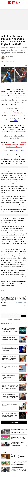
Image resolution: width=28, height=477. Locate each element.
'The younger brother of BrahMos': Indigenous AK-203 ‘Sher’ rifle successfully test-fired (19, 470)
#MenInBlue (15, 144)
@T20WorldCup (18, 113)
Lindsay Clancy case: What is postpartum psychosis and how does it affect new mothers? (19, 457)
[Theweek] (14, 2)
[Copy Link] (7, 66)
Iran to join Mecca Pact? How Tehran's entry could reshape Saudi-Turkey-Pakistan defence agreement (19, 463)
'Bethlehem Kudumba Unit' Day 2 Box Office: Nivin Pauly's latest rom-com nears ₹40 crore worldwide (18, 444)
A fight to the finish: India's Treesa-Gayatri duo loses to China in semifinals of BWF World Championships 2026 (18, 438)
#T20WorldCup (6, 144)
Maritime (24, 7)
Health (19, 7)
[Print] (5, 66)
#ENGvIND (5, 115)
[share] (2, 66)
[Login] (25, 3)
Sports (6, 32)
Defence (15, 7)
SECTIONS (2, 3)
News (2, 32)
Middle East (9, 7)
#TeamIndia (23, 142)
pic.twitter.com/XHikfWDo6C (17, 115)
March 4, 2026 (14, 121)
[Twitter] (6, 58)
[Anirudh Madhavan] (3, 58)
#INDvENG (23, 144)
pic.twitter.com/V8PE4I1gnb (14, 147)
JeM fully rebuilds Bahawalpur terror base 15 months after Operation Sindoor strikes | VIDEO (19, 432)
